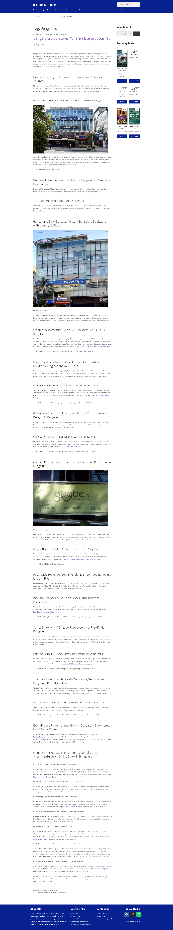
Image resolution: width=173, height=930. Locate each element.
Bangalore (40, 892)
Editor (52, 34)
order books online (71, 807)
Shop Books (45, 10)
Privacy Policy (75, 916)
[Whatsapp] (138, 914)
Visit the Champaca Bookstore (70, 447)
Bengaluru (47, 892)
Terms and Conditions (77, 919)
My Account (69, 10)
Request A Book (102, 916)
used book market (82, 871)
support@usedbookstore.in (110, 919)
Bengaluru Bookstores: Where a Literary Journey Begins (71, 40)
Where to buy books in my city (48, 890)
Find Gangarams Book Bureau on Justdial (96, 347)
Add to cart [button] (122, 81)
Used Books (62, 892)
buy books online (84, 854)
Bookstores (54, 892)
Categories (58, 10)
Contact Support (102, 913)
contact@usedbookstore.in (101, 866)
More (81, 10)
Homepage (74, 913)
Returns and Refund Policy (79, 922)
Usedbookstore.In (39, 737)
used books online (42, 839)
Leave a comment (61, 34)
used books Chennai (101, 789)
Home (35, 10)
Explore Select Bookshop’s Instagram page (77, 664)
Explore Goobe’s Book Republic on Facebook (85, 559)
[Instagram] (132, 914)
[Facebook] (126, 914)
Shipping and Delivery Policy (80, 924)
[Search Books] (136, 33)
